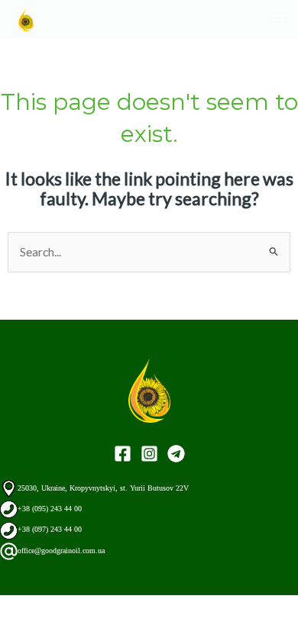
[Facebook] (122, 453)
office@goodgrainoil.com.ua (61, 550)
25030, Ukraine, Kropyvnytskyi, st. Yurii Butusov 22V (103, 488)
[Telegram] (176, 453)
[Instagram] (149, 453)
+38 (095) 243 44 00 (50, 508)
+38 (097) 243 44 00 (50, 529)
